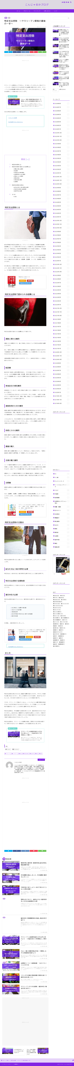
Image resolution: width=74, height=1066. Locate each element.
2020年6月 (62, 374)
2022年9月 (62, 275)
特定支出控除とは (16, 164)
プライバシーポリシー (7, 1064)
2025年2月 (61, 169)
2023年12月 (61, 220)
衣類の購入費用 (18, 179)
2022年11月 (61, 268)
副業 (55, 625)
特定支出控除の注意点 (18, 185)
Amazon (22, 280)
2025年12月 (61, 133)
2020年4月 (61, 381)
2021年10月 (61, 315)
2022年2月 (61, 301)
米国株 (61, 536)
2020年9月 (62, 363)
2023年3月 (61, 253)
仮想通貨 (61, 497)
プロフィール (27, 11)
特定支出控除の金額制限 (20, 189)
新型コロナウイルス (58, 631)
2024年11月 (61, 180)
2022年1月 (61, 304)
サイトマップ (37, 11)
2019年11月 (62, 399)
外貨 (61, 625)
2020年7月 (62, 370)
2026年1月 (61, 129)
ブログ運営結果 (57, 619)
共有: (15, 196)
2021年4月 (61, 337)
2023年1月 (61, 260)
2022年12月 (61, 264)
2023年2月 (61, 257)
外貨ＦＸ (63, 627)
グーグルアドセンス (58, 605)
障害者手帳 (62, 644)
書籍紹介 (61, 518)
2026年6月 (61, 111)
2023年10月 (61, 228)
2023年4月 (61, 250)
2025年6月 (61, 154)
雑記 (61, 543)
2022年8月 (61, 279)
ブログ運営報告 (65, 617)
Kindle (22, 637)
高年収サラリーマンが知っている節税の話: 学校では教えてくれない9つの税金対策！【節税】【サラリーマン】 (32, 631)
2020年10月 (61, 359)
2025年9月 (61, 143)
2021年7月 (61, 326)
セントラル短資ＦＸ (58, 613)
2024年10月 (61, 184)
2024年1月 (61, 217)
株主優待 (62, 521)
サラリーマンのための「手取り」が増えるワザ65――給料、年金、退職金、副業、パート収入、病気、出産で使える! (31, 506)
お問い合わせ (47, 11)
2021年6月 (61, 330)
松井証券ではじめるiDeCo (15, 122)
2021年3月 (61, 341)
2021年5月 (61, 334)
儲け (62, 623)
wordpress (57, 599)
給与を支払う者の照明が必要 (21, 187)
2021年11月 (62, 312)
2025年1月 (61, 173)
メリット (56, 621)
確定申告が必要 (18, 191)
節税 (6, 17)
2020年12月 (61, 352)
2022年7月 (61, 282)
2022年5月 (61, 290)
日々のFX (56, 634)
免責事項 (16, 1064)
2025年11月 (61, 136)
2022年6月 (61, 286)
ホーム (18, 11)
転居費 (16, 170)
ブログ (62, 490)
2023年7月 (61, 239)
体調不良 (56, 623)
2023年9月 (61, 231)
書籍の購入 (17, 178)
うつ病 (62, 477)
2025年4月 (61, 162)
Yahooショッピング (25, 283)
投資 (61, 629)
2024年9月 (61, 187)
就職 (55, 629)
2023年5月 (61, 246)
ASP (63, 595)
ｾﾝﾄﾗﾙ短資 (56, 646)
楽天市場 (30, 280)
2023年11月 (61, 224)
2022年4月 (61, 293)
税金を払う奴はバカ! (24, 277)
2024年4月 (61, 206)
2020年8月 (62, 367)
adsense (56, 595)
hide (28, 159)
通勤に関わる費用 (18, 169)
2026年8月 (61, 103)
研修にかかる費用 (18, 176)
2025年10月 (61, 140)
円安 (67, 623)
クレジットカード (61, 481)
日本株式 (62, 514)
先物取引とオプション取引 (61, 502)
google (62, 597)
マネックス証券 (12, 118)
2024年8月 (61, 191)
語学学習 (61, 539)
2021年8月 (61, 323)
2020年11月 (61, 356)
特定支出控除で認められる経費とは (21, 166)
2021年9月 (61, 319)
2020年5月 (62, 378)
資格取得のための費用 (19, 174)
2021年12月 (62, 308)
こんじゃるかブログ (37, 4)
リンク (55, 11)
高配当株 (61, 547)
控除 (20, 753)
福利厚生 (62, 636)
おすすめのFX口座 (58, 601)
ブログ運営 (57, 617)
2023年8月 (61, 235)
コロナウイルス (57, 607)
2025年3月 (61, 165)
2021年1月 (61, 348)
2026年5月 (61, 114)
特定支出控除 (26, 753)
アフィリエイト (65, 603)
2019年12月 (62, 396)
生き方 (62, 525)
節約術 (62, 532)
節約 (61, 638)
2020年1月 (62, 392)
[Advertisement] (25, 72)
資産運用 (62, 642)
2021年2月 (61, 345)
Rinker (25, 278)
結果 (63, 640)
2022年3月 (61, 297)
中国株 (61, 494)
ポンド (65, 619)
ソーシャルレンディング (61, 486)
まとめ (13, 194)
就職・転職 (62, 507)
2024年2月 (61, 213)
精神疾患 (56, 640)
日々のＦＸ (62, 510)
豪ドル (56, 642)
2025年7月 (61, 151)
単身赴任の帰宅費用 (19, 172)
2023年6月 (61, 242)
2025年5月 (61, 158)
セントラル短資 (57, 611)
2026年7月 (61, 107)
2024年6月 (61, 198)
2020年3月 (62, 385)
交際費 (16, 181)
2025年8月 (61, 147)
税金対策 (32, 753)
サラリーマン (8, 753)
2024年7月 (61, 195)
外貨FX (56, 627)
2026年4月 (61, 118)
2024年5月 (61, 202)
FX (62, 474)
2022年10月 (62, 271)
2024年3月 (61, 209)
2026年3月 (61, 122)
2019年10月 (61, 403)
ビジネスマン (15, 753)
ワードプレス (64, 621)
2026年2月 (61, 125)
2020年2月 (62, 388)
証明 (41, 753)
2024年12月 (61, 176)
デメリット (56, 615)
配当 (55, 644)
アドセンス (57, 603)
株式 (55, 636)
